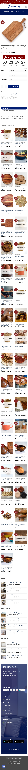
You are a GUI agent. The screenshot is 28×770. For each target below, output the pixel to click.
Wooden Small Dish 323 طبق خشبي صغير (20, 144)
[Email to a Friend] (10, 97)
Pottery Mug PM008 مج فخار (20, 280)
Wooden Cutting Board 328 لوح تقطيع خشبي (7, 211)
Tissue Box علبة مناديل (6, 502)
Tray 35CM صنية (18, 546)
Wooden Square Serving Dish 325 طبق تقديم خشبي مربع (7, 234)
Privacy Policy (8, 708)
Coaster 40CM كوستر (19, 210)
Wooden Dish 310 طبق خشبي (20, 166)
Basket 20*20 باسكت (6, 413)
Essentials (6, 11)
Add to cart (14, 87)
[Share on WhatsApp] (2, 97)
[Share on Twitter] (8, 97)
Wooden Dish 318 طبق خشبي (20, 391)
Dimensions (3, 75)
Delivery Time (4, 79)
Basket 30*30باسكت (19, 256)
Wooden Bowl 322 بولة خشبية (6, 391)
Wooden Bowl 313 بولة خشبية (6, 458)
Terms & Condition (9, 710)
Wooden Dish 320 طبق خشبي (6, 188)
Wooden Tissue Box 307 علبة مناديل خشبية (20, 436)
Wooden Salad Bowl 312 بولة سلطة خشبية (6, 325)
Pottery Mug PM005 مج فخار (6, 436)
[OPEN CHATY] (3, 766)
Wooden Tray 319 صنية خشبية (6, 480)
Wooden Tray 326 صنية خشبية (20, 188)
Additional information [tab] (8, 110)
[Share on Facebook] (5, 97)
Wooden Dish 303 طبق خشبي (6, 547)
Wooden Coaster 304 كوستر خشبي (19, 502)
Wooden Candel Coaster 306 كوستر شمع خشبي (6, 569)
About (9, 761)
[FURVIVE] (14, 6)
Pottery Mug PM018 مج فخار (20, 233)
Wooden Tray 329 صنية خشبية (6, 166)
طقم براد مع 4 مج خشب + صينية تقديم (7, 525)
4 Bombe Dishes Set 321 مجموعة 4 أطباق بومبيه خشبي (6, 257)
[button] (2, 7)
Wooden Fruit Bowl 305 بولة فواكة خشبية (20, 525)
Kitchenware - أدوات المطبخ (17, 11)
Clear (25, 68)
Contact (14, 761)
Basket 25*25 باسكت (6, 143)
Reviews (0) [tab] (5, 113)
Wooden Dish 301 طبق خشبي (6, 302)
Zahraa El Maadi (9, 722)
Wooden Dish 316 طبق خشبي (20, 369)
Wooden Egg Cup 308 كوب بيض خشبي (7, 280)
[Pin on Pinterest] (13, 97)
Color (2, 70)
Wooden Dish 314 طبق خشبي (20, 480)
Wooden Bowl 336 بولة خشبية (20, 458)
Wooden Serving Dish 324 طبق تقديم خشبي (6, 369)
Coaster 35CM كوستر (19, 346)
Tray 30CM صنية (18, 302)
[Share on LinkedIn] (16, 97)
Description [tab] (5, 108)
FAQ (19, 761)
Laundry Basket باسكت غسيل (6, 347)
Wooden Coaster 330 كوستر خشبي (19, 325)
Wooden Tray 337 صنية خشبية (20, 413)
